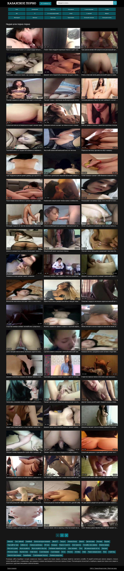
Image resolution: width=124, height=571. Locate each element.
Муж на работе (25, 548)
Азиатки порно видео (14, 555)
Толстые (52, 17)
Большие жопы (107, 17)
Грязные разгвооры (36, 545)
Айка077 (55, 541)
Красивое (71, 9)
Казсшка (104, 548)
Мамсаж (10, 541)
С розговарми (55, 552)
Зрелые (34, 17)
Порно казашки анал (94, 552)
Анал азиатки (76, 545)
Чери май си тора (13, 545)
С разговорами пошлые (40, 555)
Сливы (107, 9)
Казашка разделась (56, 555)
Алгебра (77, 552)
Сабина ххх (24, 545)
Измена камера (104, 545)
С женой (89, 13)
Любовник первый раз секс (57, 548)
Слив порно (33, 552)
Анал (70, 13)
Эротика (52, 9)
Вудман (106, 541)
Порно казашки (11, 568)
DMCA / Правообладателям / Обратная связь (103, 568)
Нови (84, 552)
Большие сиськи (89, 17)
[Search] (115, 3)
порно (21, 3)
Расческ (70, 552)
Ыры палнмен (72, 548)
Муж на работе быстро (39, 548)
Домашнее (35, 9)
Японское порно (13, 552)
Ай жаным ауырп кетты (92, 548)
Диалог (81, 541)
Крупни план (24, 552)
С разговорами (89, 9)
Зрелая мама (90, 541)
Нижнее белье (72, 541)
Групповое (71, 17)
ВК (17, 13)
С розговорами (44, 552)
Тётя (80, 548)
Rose (104, 552)
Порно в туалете (64, 545)
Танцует (62, 541)
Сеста (63, 552)
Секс (16, 9)
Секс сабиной (19, 541)
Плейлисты (46, 3)
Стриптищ (112, 552)
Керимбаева (27, 555)
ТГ (35, 13)
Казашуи (54, 545)
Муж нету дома (13, 548)
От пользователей (52, 13)
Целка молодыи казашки (42, 541)
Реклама (99, 541)
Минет (107, 13)
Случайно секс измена (90, 545)
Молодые (17, 17)
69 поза (46, 545)
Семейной (29, 541)
